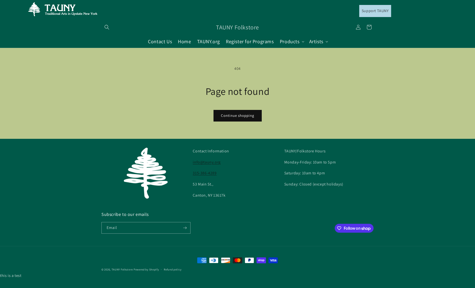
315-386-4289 (204, 173)
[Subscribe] (184, 228)
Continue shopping (237, 115)
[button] (106, 27)
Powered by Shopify (146, 269)
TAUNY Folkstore (122, 269)
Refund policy (172, 269)
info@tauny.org (206, 162)
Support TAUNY (375, 10)
